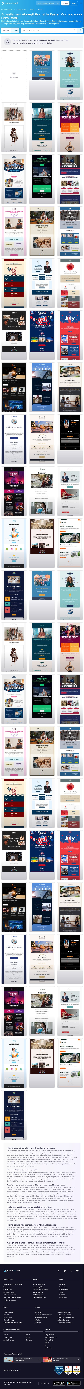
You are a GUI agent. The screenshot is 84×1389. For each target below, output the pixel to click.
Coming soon (21, 9)
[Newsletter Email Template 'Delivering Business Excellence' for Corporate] (42, 283)
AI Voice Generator (64, 1315)
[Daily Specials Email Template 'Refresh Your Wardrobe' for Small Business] (14, 127)
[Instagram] (64, 1271)
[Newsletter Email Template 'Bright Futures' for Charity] (14, 179)
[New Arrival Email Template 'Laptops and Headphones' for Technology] (14, 387)
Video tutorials (8, 1312)
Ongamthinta (49, 1335)
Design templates (39, 1284)
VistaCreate (8, 1337)
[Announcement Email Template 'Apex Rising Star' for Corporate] (14, 439)
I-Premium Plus (64, 1289)
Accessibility (49, 1340)
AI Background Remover (66, 1317)
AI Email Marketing (41, 1317)
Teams (61, 1292)
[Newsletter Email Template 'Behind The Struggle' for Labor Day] (70, 231)
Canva (6, 1335)
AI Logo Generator (64, 1320)
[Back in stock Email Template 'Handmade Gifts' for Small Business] (42, 231)
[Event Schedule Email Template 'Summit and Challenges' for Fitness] (70, 127)
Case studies (8, 1289)
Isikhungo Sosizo (50, 1337)
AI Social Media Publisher (43, 1315)
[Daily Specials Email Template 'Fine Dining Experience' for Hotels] (42, 439)
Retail (32, 9)
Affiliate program (9, 1292)
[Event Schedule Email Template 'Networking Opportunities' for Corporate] (14, 595)
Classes (6, 1315)
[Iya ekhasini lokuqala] (9, 3)
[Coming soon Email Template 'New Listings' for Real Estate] (70, 387)
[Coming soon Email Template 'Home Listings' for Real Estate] (70, 543)
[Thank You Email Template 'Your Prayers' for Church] (42, 543)
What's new (7, 1287)
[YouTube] (77, 1271)
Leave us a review (10, 1295)
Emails (15, 30)
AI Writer (38, 1320)
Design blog (8, 1317)
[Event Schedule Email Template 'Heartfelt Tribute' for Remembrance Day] (70, 283)
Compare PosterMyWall (12, 1330)
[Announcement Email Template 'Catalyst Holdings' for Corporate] (42, 127)
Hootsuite (29, 1340)
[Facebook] (58, 1271)
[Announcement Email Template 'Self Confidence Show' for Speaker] (70, 439)
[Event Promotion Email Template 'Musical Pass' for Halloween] (14, 491)
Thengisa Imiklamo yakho (12, 1297)
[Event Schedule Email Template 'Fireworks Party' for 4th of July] (70, 335)
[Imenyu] (81, 3)
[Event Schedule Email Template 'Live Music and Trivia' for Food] (14, 283)
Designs (6, 30)
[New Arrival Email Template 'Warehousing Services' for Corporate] (70, 179)
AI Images (38, 1323)
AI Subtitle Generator (65, 1312)
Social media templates (41, 1289)
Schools (62, 1295)
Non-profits (63, 1297)
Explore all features (39, 1297)
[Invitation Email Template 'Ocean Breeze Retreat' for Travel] (42, 491)
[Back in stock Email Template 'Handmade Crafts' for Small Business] (14, 335)
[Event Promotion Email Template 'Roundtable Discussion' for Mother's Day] (14, 231)
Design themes (38, 1292)
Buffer (28, 1337)
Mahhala (62, 1284)
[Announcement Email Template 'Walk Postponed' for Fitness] (42, 75)
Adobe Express (9, 1340)
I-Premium (63, 1287)
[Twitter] (71, 1271)
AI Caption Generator (65, 1323)
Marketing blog (9, 1320)
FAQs (47, 1343)
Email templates (6, 9)
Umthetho (48, 1348)
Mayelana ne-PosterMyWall (13, 1284)
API (46, 1345)
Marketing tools (38, 1295)
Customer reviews (10, 1300)
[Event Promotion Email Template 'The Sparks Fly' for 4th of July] (42, 335)
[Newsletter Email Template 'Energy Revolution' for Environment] (42, 387)
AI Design (38, 1312)
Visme (28, 1335)
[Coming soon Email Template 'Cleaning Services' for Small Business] (14, 543)
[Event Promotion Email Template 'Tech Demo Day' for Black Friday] (42, 179)
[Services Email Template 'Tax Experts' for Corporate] (70, 491)
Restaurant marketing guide (13, 1323)
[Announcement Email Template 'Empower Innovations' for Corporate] (70, 75)
